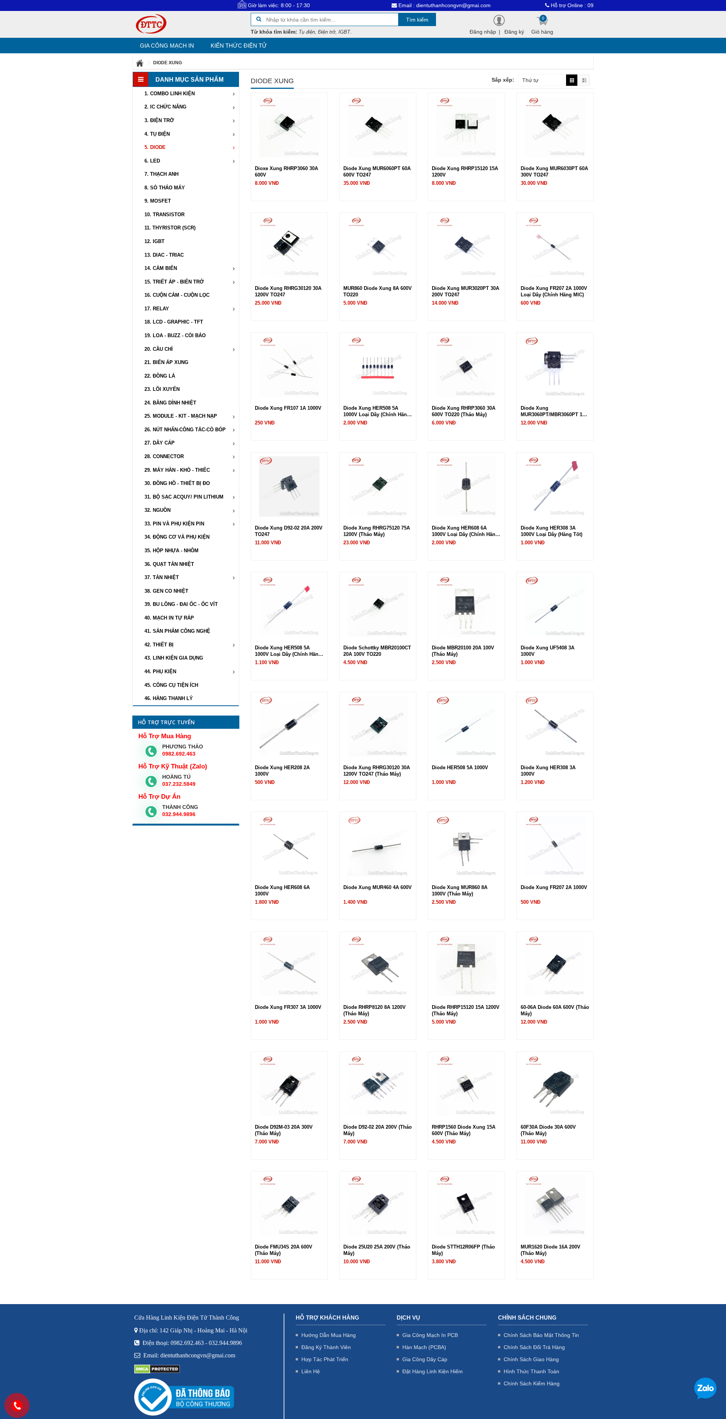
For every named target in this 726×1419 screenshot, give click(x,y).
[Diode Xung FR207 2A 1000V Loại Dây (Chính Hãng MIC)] (555, 246)
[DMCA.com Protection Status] (157, 1369)
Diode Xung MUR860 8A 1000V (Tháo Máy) (459, 891)
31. (183, 497)
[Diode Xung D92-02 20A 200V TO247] (289, 486)
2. (165, 107)
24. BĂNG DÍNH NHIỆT (170, 403)
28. (164, 456)
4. (157, 134)
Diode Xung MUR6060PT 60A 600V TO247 (377, 172)
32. (157, 510)
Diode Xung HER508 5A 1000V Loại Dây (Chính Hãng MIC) (288, 651)
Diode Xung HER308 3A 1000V (548, 771)
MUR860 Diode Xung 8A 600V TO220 (377, 291)
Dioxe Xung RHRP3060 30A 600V (286, 172)
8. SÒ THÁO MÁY (164, 188)
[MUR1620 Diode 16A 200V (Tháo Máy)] (555, 1205)
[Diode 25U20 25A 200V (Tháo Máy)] (377, 1205)
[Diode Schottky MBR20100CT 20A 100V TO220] (377, 606)
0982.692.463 (178, 754)
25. (180, 416)
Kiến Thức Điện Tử (239, 45)
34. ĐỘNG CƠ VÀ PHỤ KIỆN (176, 537)
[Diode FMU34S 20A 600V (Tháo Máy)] (289, 1205)
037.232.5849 (178, 784)
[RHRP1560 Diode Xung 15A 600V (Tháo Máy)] (466, 1085)
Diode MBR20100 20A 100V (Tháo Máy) (463, 651)
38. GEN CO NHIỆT (166, 591)
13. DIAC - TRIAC (164, 255)
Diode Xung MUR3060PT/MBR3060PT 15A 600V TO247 (554, 411)
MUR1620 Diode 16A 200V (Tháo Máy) (550, 1250)
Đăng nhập (483, 32)
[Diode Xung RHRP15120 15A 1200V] (466, 127)
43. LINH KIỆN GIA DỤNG (173, 658)
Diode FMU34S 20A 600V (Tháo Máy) (283, 1250)
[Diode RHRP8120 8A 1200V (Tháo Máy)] (377, 965)
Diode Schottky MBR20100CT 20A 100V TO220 (377, 651)
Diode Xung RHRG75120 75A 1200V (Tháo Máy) (376, 531)
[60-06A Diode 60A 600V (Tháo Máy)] (555, 965)
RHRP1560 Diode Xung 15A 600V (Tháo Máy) (463, 1130)
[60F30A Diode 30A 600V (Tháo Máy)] (555, 1085)
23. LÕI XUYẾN (162, 389)
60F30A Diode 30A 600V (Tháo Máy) (548, 1130)
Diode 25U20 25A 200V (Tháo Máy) (376, 1250)
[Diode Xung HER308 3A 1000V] (555, 726)
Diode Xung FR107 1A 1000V (288, 408)
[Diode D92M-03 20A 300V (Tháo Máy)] (289, 1085)
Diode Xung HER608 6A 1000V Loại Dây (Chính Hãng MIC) (465, 531)
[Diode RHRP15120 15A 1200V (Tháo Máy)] (466, 965)
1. (169, 93)
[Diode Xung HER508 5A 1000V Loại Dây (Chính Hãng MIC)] (289, 606)
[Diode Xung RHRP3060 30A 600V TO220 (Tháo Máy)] (466, 366)
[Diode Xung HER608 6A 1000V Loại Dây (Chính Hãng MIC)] (466, 486)
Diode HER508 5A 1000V (460, 767)
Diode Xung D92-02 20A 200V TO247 (289, 531)
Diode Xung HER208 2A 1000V (282, 771)
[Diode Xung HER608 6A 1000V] (289, 846)
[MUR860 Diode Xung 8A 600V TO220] (377, 246)
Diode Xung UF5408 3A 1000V (547, 651)
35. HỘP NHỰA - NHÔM (171, 550)
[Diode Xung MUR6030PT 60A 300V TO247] (555, 127)
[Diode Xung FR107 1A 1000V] (289, 366)
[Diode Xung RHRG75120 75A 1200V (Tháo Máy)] (377, 486)
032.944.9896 (178, 814)
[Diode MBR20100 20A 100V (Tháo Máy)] (466, 606)
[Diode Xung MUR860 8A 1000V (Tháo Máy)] (466, 846)
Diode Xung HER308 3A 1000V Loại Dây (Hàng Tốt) (551, 531)
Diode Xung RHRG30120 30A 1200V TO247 (288, 291)
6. (152, 161)
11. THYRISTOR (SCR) (169, 228)
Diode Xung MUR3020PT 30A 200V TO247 (465, 291)
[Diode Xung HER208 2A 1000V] (289, 726)
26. (185, 429)
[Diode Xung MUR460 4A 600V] (377, 846)
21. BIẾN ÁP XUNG (166, 362)
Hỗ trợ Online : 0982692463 (538, 5)
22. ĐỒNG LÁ (159, 376)
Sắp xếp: (503, 80)
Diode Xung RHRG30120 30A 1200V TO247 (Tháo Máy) (376, 771)
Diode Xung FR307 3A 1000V (288, 1007)
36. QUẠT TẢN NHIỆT (169, 564)
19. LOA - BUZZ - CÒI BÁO (175, 335)
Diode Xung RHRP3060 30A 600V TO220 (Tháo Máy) (463, 411)
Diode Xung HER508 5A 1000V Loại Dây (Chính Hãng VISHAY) (376, 411)
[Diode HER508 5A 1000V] (466, 726)
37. (161, 577)
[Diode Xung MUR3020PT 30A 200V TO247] (466, 246)
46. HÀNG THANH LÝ (168, 698)
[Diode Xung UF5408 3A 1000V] (555, 606)
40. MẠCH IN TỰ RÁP (169, 618)
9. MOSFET (157, 201)
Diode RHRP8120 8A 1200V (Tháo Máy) (374, 1010)
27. (159, 443)
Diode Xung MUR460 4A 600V (377, 887)
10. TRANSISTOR (164, 214)
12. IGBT (154, 241)
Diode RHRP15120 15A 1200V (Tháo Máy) (466, 1010)
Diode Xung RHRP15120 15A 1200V (465, 172)
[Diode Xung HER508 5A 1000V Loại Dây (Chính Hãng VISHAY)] (377, 366)
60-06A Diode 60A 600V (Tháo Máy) (555, 1010)
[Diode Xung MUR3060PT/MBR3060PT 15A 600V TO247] (555, 366)
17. (156, 308)
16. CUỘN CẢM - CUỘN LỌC (176, 295)
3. (159, 120)
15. (174, 282)
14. (160, 268)
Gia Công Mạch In (167, 45)
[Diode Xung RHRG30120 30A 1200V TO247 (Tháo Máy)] (377, 726)
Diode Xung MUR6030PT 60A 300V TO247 (554, 172)
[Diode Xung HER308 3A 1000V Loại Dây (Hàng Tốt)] (555, 486)
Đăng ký (514, 32)
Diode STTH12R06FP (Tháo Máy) (463, 1250)
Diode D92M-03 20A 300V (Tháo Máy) (284, 1130)
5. (155, 147)
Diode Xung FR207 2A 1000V (554, 887)
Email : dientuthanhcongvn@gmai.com (398, 5)
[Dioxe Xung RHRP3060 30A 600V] (289, 127)
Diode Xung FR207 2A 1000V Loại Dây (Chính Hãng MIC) (554, 291)
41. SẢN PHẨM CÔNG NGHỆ (177, 631)
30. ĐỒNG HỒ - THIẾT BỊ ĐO (177, 483)
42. (159, 645)
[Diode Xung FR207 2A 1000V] (555, 846)
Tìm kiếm (417, 20)
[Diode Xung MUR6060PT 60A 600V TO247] (377, 127)
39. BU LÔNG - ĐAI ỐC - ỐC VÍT (181, 604)
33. (174, 524)
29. (177, 470)
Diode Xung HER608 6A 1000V (282, 891)
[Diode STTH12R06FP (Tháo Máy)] (466, 1205)
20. (158, 349)
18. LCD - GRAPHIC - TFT (173, 322)
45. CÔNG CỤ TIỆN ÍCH (171, 685)
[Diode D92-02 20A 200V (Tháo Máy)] (377, 1085)
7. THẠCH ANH (161, 174)
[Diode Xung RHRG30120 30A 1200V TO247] (289, 246)
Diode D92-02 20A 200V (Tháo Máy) (377, 1130)
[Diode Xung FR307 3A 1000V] (289, 965)
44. (160, 671)
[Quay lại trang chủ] (140, 62)
